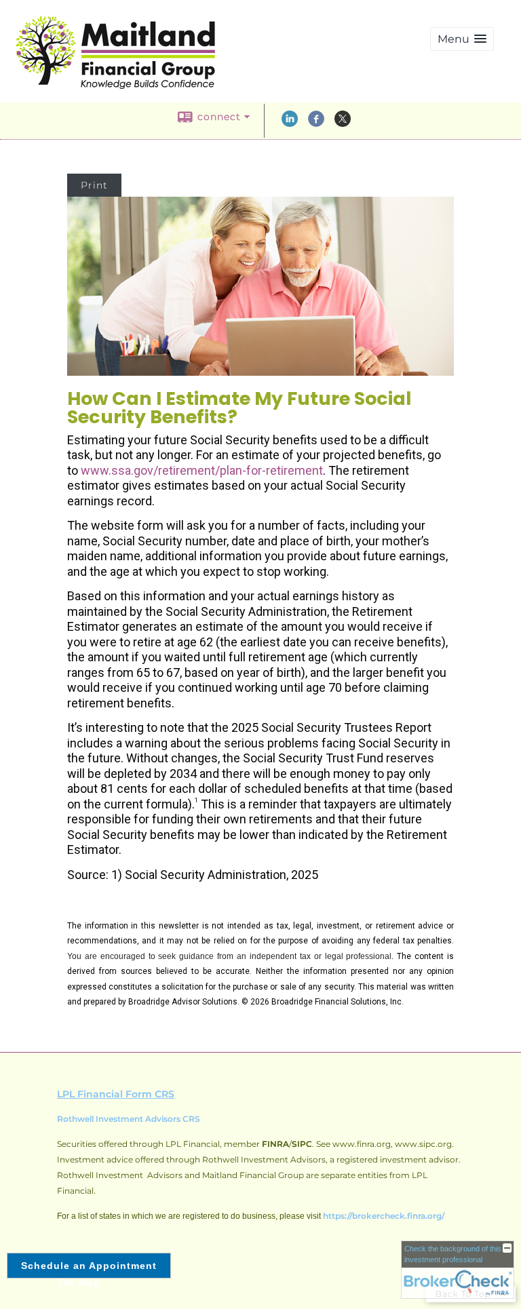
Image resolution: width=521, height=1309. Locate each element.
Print (94, 185)
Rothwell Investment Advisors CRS (128, 1119)
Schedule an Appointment (89, 1265)
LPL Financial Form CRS (115, 1094)
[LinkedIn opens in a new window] (290, 123)
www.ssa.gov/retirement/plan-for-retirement (202, 470)
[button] (462, 39)
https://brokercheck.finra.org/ (383, 1216)
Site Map (78, 1282)
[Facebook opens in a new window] (316, 123)
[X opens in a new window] (342, 123)
